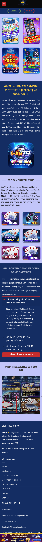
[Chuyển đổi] (4, 299)
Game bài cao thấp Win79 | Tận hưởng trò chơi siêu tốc (21, 400)
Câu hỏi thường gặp (10, 484)
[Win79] (23, 4)
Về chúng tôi (7, 471)
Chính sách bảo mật (10, 475)
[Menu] (4, 4)
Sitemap (5, 498)
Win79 (4, 466)
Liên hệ (5, 493)
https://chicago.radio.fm (18, 516)
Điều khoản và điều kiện (11, 480)
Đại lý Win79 (7, 489)
